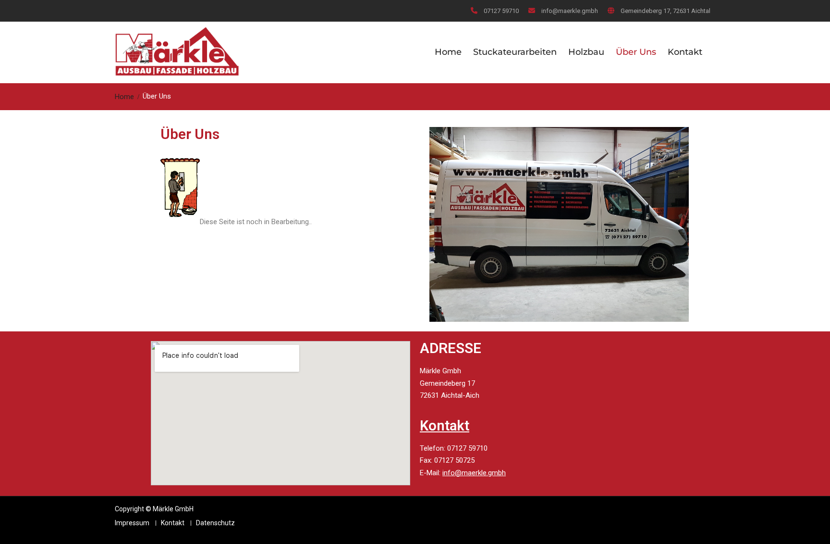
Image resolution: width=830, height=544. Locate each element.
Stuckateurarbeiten (515, 52)
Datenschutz (215, 523)
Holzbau (586, 52)
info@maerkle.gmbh (569, 10)
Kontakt (685, 52)
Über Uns (636, 52)
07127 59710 (501, 10)
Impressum (132, 523)
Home (448, 52)
